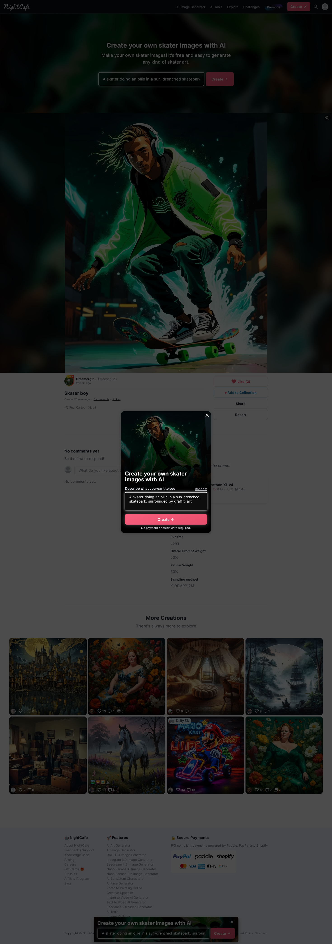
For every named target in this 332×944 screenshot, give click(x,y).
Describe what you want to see (150, 488)
